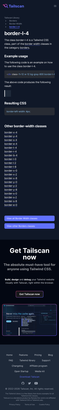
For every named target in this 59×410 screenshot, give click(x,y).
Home (9, 355)
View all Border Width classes (22, 218)
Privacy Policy (14, 404)
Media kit (40, 371)
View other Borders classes (21, 226)
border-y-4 (10, 136)
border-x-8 (10, 178)
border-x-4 (10, 132)
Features (23, 355)
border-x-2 (10, 174)
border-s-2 (10, 197)
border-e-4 (10, 143)
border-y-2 (10, 185)
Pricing (38, 355)
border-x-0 (10, 170)
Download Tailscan (29, 376)
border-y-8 (10, 189)
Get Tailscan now (29, 294)
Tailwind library (27, 360)
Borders (13, 21)
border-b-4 (10, 155)
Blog (50, 355)
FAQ (11, 360)
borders (24, 47)
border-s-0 (10, 193)
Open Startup (21, 371)
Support (46, 360)
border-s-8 (10, 201)
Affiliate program (38, 365)
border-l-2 (10, 162)
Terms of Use (30, 404)
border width (32, 43)
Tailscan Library (11, 18)
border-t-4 (10, 147)
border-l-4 (14, 27)
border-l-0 (10, 159)
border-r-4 (10, 151)
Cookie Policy (44, 404)
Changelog (17, 365)
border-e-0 (10, 204)
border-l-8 (10, 166)
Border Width (15, 24)
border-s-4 (10, 140)
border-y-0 (10, 182)
